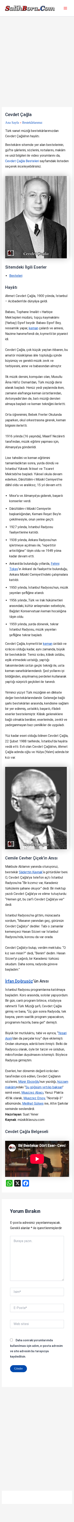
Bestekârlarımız (32, 122)
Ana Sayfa (12, 122)
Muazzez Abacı (32, 1093)
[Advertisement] (37, 68)
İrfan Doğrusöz (19, 981)
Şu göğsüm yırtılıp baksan (43, 1087)
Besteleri (15, 276)
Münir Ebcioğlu (28, 1082)
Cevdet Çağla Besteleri (22, 161)
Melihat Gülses (33, 1103)
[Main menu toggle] (65, 8)
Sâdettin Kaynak (31, 872)
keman (33, 328)
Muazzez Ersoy (34, 1098)
